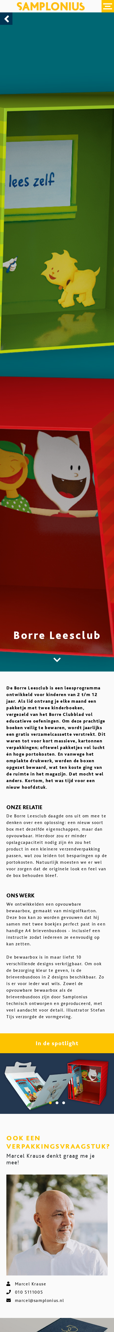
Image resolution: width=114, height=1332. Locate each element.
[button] (50, 1103)
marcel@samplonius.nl (39, 1300)
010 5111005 (29, 1292)
